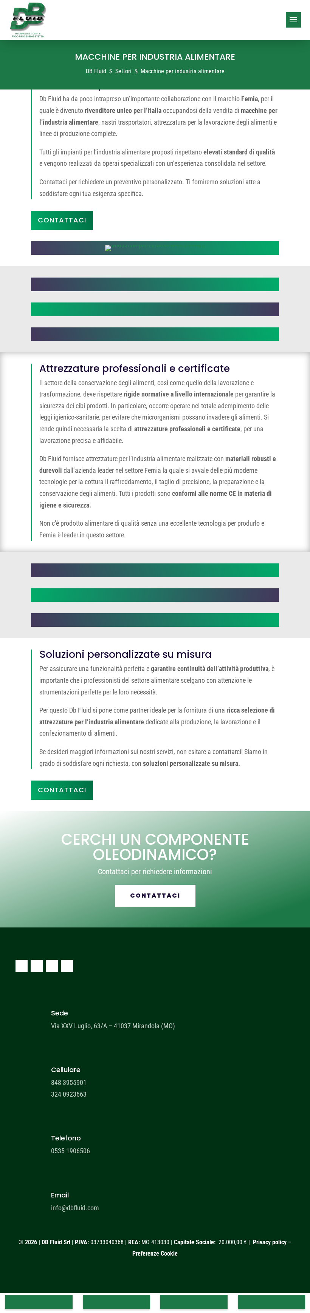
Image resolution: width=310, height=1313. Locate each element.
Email (60, 1195)
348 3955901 (69, 1082)
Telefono (66, 1138)
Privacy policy (270, 1242)
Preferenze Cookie (155, 1253)
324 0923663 (69, 1094)
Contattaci (62, 220)
